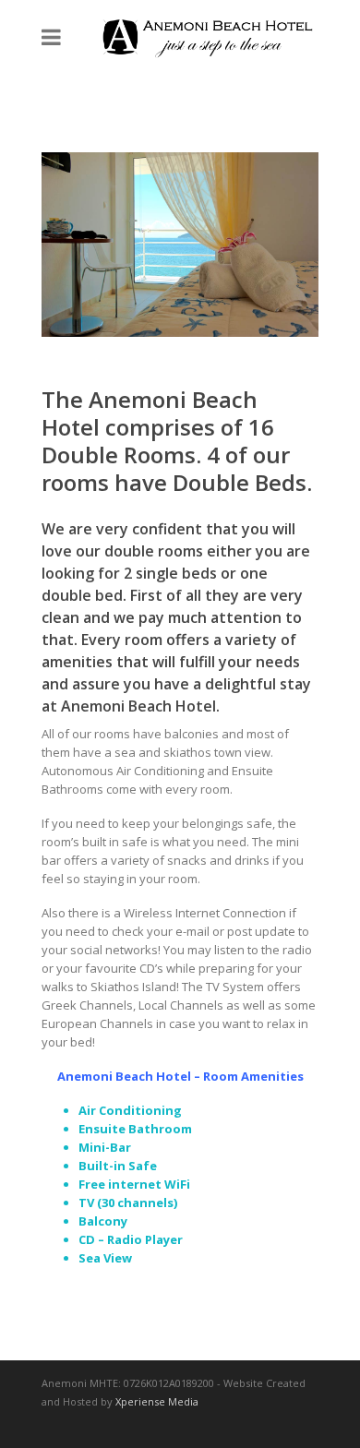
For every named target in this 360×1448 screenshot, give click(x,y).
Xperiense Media (156, 1401)
